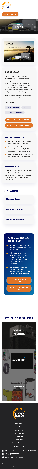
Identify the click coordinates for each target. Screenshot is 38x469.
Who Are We (19, 423)
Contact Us (19, 440)
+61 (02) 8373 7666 (12, 454)
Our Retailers (19, 433)
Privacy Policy (19, 446)
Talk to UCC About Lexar (18, 120)
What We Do (19, 427)
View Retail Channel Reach (19, 125)
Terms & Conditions (19, 443)
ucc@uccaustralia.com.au (14, 457)
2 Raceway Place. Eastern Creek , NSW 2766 (20, 451)
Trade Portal (10, 14)
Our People (19, 436)
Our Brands (19, 430)
